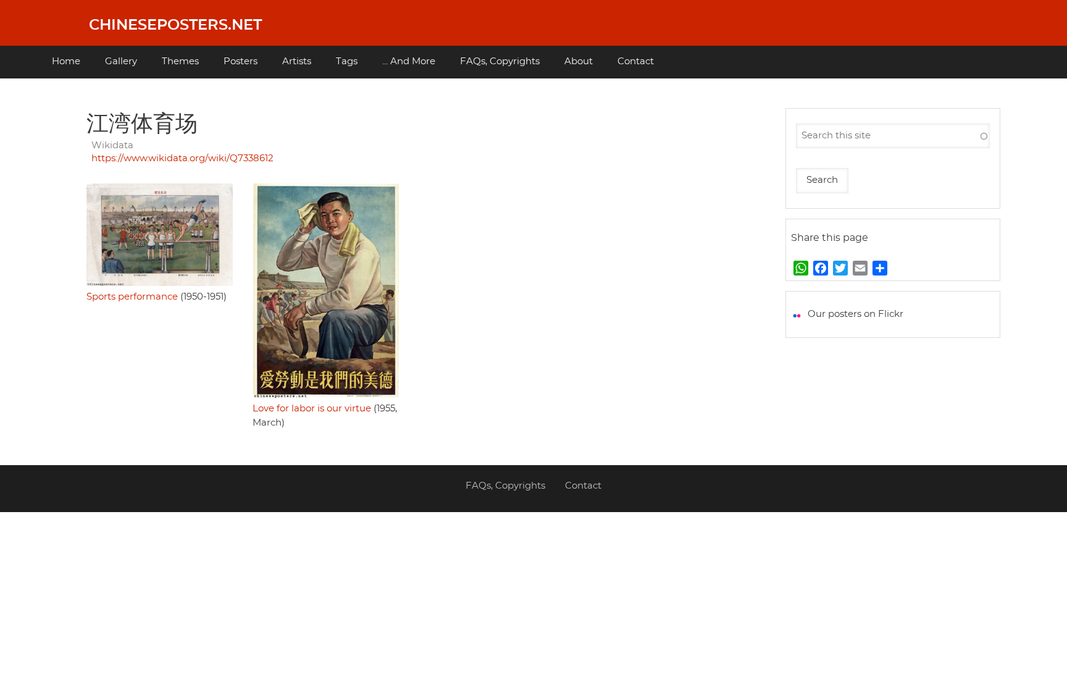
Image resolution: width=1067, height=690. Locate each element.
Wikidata (112, 145)
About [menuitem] (578, 61)
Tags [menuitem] (347, 61)
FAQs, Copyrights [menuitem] (500, 61)
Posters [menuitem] (240, 61)
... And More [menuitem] (408, 61)
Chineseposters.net (175, 25)
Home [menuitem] (66, 61)
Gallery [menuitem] (121, 61)
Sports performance (132, 296)
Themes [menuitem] (180, 61)
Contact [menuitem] (635, 61)
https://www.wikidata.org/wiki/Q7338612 (182, 158)
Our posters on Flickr (855, 314)
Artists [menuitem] (296, 61)
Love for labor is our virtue (312, 408)
